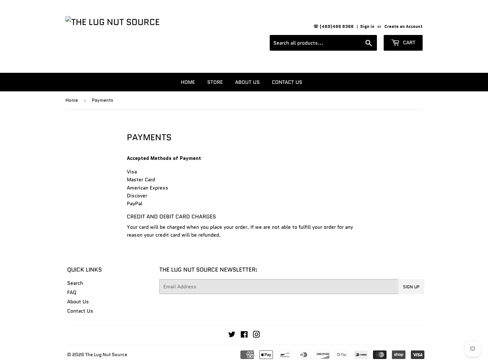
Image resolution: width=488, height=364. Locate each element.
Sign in (367, 26)
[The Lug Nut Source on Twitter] (231, 335)
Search (75, 283)
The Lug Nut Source (106, 354)
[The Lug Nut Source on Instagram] (256, 335)
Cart (408, 42)
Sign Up (411, 287)
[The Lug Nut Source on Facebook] (244, 335)
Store (215, 82)
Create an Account (403, 26)
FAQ (71, 292)
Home (188, 82)
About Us (247, 82)
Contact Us (287, 82)
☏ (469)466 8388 (333, 26)
